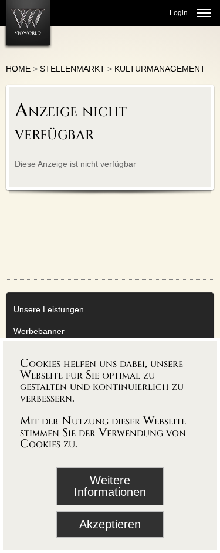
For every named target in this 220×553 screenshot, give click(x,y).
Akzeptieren (110, 524)
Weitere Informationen (110, 486)
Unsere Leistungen (48, 309)
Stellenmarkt (72, 68)
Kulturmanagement (159, 68)
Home (18, 68)
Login (179, 13)
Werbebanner (39, 331)
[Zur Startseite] (28, 22)
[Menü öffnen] (204, 13)
